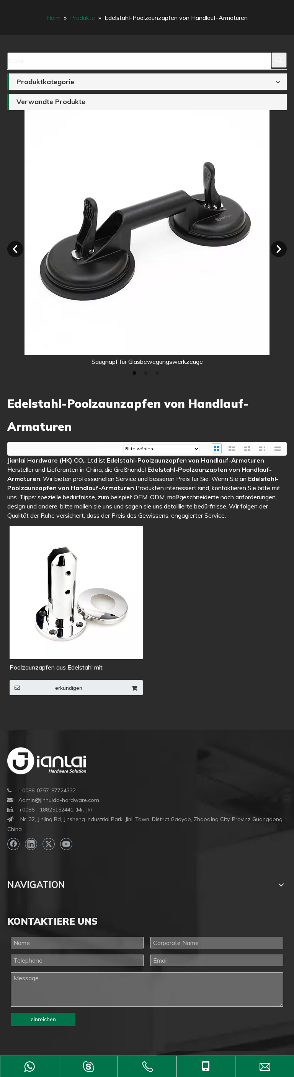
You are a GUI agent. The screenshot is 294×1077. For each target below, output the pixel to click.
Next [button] (279, 249)
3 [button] (158, 373)
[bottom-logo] (46, 760)
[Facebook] (13, 844)
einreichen (43, 1019)
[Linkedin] (31, 844)
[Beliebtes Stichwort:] (279, 60)
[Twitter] (48, 844)
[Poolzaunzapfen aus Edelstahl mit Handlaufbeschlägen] (76, 592)
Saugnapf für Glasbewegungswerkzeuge (104, 361)
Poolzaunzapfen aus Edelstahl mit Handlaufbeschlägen (56, 667)
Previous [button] (15, 249)
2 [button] (147, 373)
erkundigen (68, 688)
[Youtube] (66, 844)
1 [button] (135, 373)
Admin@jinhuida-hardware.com (58, 800)
